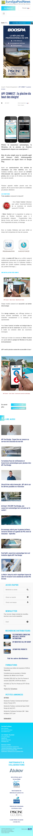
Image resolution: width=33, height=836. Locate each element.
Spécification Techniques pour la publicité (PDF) (12, 751)
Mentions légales (10, 831)
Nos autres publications (6, 730)
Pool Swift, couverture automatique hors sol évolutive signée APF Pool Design (15, 554)
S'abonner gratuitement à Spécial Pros (10, 746)
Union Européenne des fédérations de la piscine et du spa (16, 793)
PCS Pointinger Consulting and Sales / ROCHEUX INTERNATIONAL (21, 636)
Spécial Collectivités (6, 740)
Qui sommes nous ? (5, 731)
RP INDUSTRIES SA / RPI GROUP (21, 642)
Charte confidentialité (5, 832)
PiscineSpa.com (5, 741)
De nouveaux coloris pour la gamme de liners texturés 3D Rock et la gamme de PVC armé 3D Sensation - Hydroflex (16, 532)
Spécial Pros (4, 738)
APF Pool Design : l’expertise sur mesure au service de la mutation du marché (15, 440)
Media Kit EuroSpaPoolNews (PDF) (9, 750)
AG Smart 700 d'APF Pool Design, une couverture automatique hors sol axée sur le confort (15, 508)
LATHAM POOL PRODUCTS (19, 649)
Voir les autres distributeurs (17, 658)
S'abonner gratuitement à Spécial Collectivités (11, 748)
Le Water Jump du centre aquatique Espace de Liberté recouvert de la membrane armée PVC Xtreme (16, 577)
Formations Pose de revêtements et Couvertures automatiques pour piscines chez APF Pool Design (16, 463)
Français (24, 8)
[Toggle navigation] (3, 13)
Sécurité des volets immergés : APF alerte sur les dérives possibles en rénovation (16, 486)
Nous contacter (4, 728)
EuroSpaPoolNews (5, 736)
